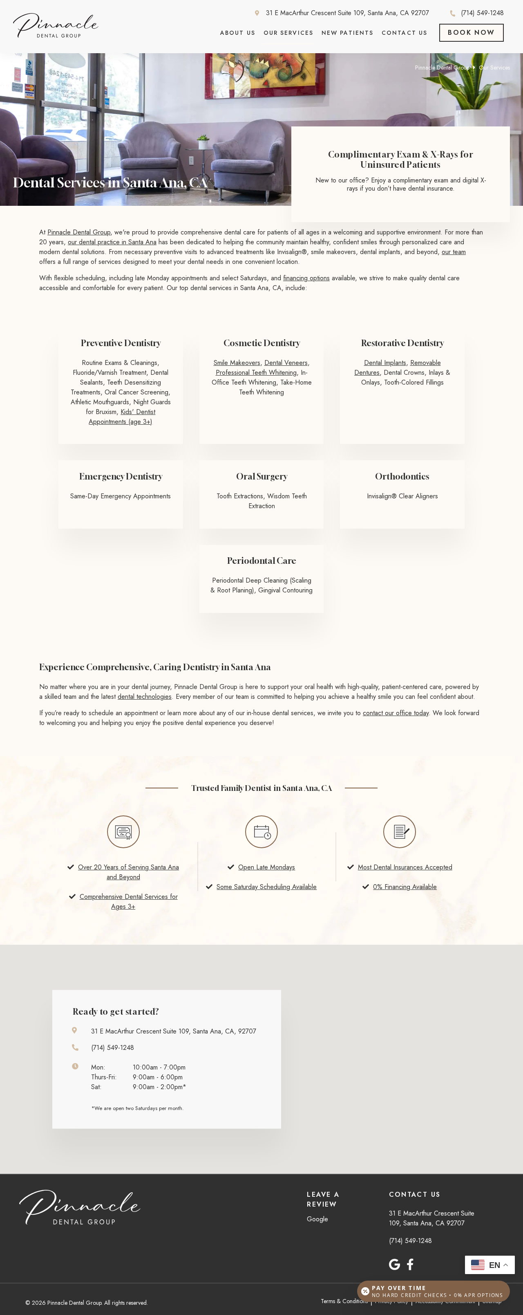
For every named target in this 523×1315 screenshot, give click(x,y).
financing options (306, 278)
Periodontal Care (261, 561)
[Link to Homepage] (80, 1208)
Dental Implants (385, 362)
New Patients (347, 33)
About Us (237, 33)
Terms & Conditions (344, 1301)
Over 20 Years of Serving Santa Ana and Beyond (128, 872)
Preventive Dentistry (121, 343)
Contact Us (404, 33)
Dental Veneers (286, 362)
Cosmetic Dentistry (262, 343)
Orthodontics (402, 476)
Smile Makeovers (237, 362)
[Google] (394, 1264)
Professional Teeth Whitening (256, 372)
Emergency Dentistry (120, 476)
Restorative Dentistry (402, 343)
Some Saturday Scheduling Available (267, 887)
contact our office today (396, 713)
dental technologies (145, 696)
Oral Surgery (261, 476)
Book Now (471, 32)
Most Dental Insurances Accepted (405, 867)
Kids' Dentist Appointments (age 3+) (122, 416)
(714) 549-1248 (482, 13)
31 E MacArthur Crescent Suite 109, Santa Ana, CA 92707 (347, 13)
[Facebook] (410, 1264)
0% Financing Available (405, 887)
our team (454, 252)
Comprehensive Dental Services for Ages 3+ (129, 901)
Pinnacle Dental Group (442, 67)
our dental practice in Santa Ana (112, 242)
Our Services (288, 33)
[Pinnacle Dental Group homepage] (55, 35)
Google (317, 1219)
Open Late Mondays (266, 867)
